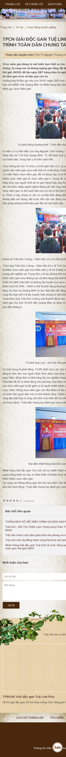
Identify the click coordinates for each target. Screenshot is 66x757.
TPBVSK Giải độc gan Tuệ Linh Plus (28, 697)
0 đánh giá (26, 501)
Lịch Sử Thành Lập (30, 717)
